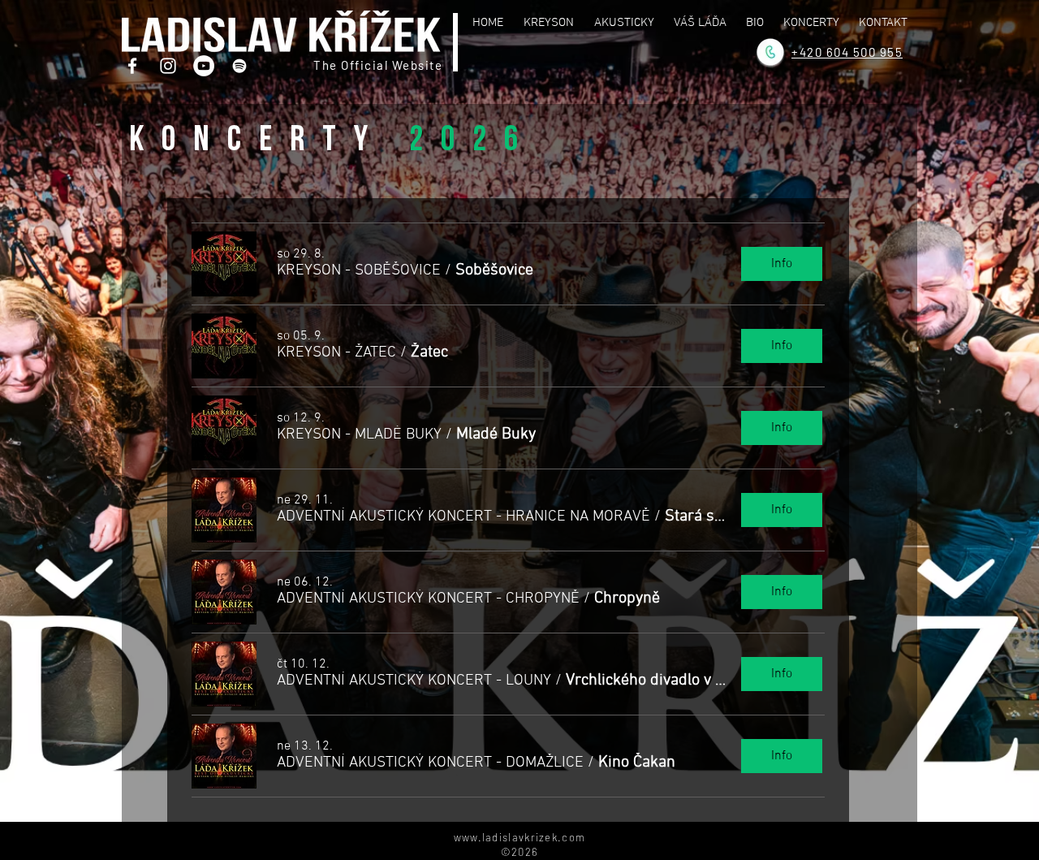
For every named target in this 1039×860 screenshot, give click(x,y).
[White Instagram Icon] (168, 65)
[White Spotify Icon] (239, 65)
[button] (359, 270)
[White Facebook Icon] (132, 65)
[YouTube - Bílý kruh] (203, 65)
